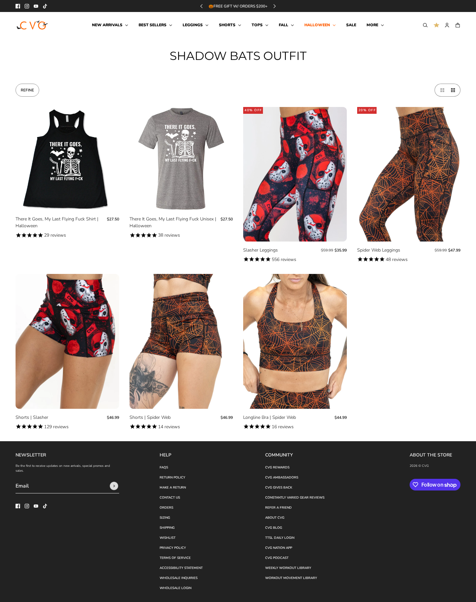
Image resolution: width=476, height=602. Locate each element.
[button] (441, 90)
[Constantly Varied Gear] (33, 25)
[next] (274, 6)
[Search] (425, 25)
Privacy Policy (173, 548)
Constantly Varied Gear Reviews (294, 497)
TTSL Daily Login (279, 538)
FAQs (164, 467)
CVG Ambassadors (281, 477)
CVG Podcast (277, 558)
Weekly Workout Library (288, 568)
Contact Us (170, 497)
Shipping (167, 527)
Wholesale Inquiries (179, 578)
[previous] (201, 6)
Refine (27, 90)
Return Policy (172, 477)
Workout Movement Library (291, 578)
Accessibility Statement (181, 568)
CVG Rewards (277, 467)
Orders (166, 507)
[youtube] (36, 6)
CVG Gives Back (278, 487)
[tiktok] (45, 6)
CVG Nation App (278, 548)
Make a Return (173, 487)
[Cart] (457, 25)
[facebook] (17, 6)
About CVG (274, 517)
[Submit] (114, 486)
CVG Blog (273, 527)
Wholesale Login (175, 588)
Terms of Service (175, 558)
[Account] (447, 25)
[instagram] (26, 6)
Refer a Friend (278, 507)
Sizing (165, 517)
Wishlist (168, 538)
